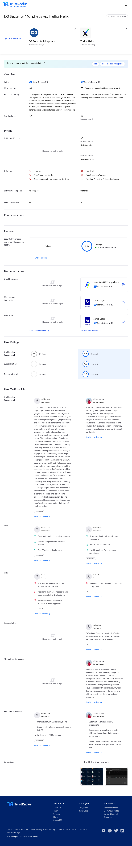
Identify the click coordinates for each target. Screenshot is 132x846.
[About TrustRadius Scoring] (31, 82)
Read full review (41, 517)
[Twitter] (116, 831)
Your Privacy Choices (53, 830)
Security (24, 830)
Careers (56, 814)
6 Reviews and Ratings (87, 45)
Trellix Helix (87, 41)
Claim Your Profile (111, 811)
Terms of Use (12, 830)
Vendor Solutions (111, 808)
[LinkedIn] (122, 831)
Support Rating (10, 364)
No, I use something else (112, 64)
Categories (83, 808)
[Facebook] (110, 831)
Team (55, 811)
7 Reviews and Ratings (36, 45)
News (55, 817)
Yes (95, 64)
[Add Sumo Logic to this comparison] (123, 302)
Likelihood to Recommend (9, 353)
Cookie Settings (13, 833)
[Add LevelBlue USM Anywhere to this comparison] (123, 284)
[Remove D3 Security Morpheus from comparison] (75, 29)
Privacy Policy (36, 830)
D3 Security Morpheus (42, 41)
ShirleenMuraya (98, 399)
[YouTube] (104, 831)
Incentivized (39, 511)
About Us (57, 808)
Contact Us (57, 820)
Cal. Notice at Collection (75, 830)
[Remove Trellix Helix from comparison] (127, 29)
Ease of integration (12, 374)
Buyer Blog (83, 811)
